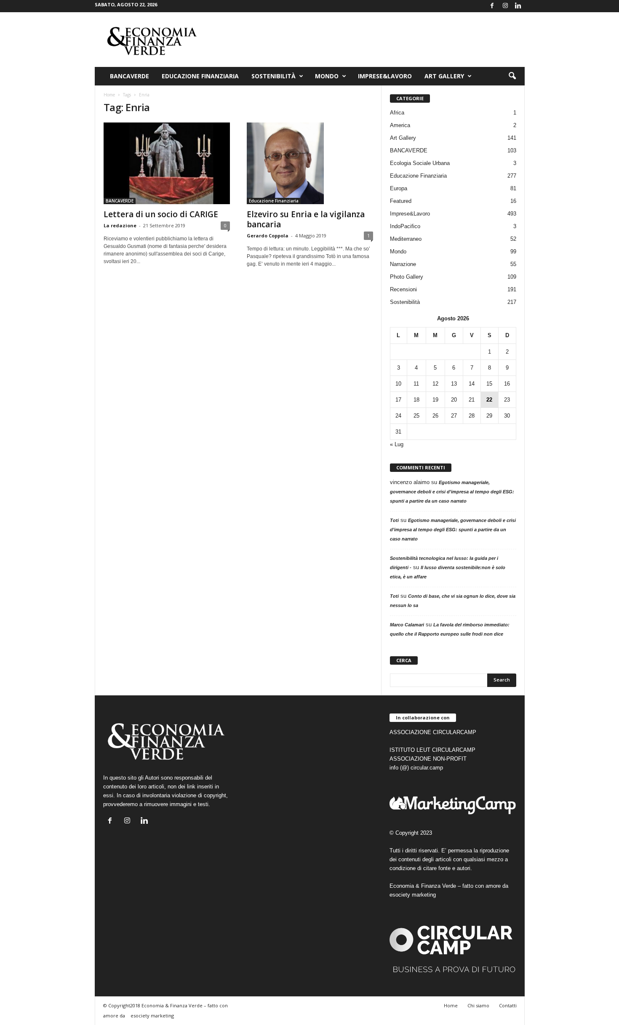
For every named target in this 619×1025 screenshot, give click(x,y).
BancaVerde (129, 76)
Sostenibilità (273, 76)
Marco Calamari (407, 624)
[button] (512, 76)
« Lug (396, 444)
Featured (400, 201)
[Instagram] (505, 6)
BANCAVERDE (119, 201)
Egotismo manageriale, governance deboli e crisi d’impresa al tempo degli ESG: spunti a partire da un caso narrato (452, 491)
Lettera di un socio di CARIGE (161, 214)
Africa (397, 112)
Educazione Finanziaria (200, 76)
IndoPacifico (405, 226)
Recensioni (403, 289)
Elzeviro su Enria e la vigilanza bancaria (306, 219)
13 (454, 384)
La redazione (120, 225)
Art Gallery (403, 138)
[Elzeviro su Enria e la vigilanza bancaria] (310, 163)
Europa (398, 188)
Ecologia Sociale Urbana (420, 163)
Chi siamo (478, 1005)
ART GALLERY (444, 76)
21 (472, 400)
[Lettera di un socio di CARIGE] (167, 163)
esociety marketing (413, 895)
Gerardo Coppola (267, 235)
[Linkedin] (518, 6)
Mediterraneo (406, 239)
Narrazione (403, 264)
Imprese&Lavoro (385, 76)
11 (416, 384)
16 (507, 384)
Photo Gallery (406, 277)
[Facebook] (492, 6)
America (400, 125)
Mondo (327, 76)
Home (109, 95)
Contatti (508, 1005)
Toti (394, 520)
